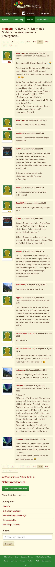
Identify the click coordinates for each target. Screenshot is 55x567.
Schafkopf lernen (27, 557)
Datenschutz (46, 561)
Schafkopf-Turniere (11, 524)
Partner (30, 561)
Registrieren (11, 13)
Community (18, 19)
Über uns (14, 561)
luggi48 (19, 133)
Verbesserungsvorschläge (14, 515)
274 (34, 42)
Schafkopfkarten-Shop (43, 557)
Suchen (8, 544)
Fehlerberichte (9, 520)
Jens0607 (20, 203)
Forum (30, 19)
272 (22, 42)
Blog (16, 557)
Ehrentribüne (42, 19)
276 (46, 42)
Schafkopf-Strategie (12, 511)
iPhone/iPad (8, 557)
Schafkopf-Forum (13, 482)
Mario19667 (20, 53)
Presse (22, 561)
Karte (6, 561)
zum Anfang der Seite (25, 477)
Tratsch (7, 28)
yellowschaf (20, 285)
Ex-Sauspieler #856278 (25, 333)
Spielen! (5, 19)
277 (4, 46)
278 (10, 46)
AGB (37, 561)
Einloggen (44, 13)
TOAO (18, 149)
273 (28, 42)
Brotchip (19, 386)
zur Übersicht (8, 477)
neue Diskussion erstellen (15, 488)
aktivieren (31, 13)
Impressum (27, 565)
